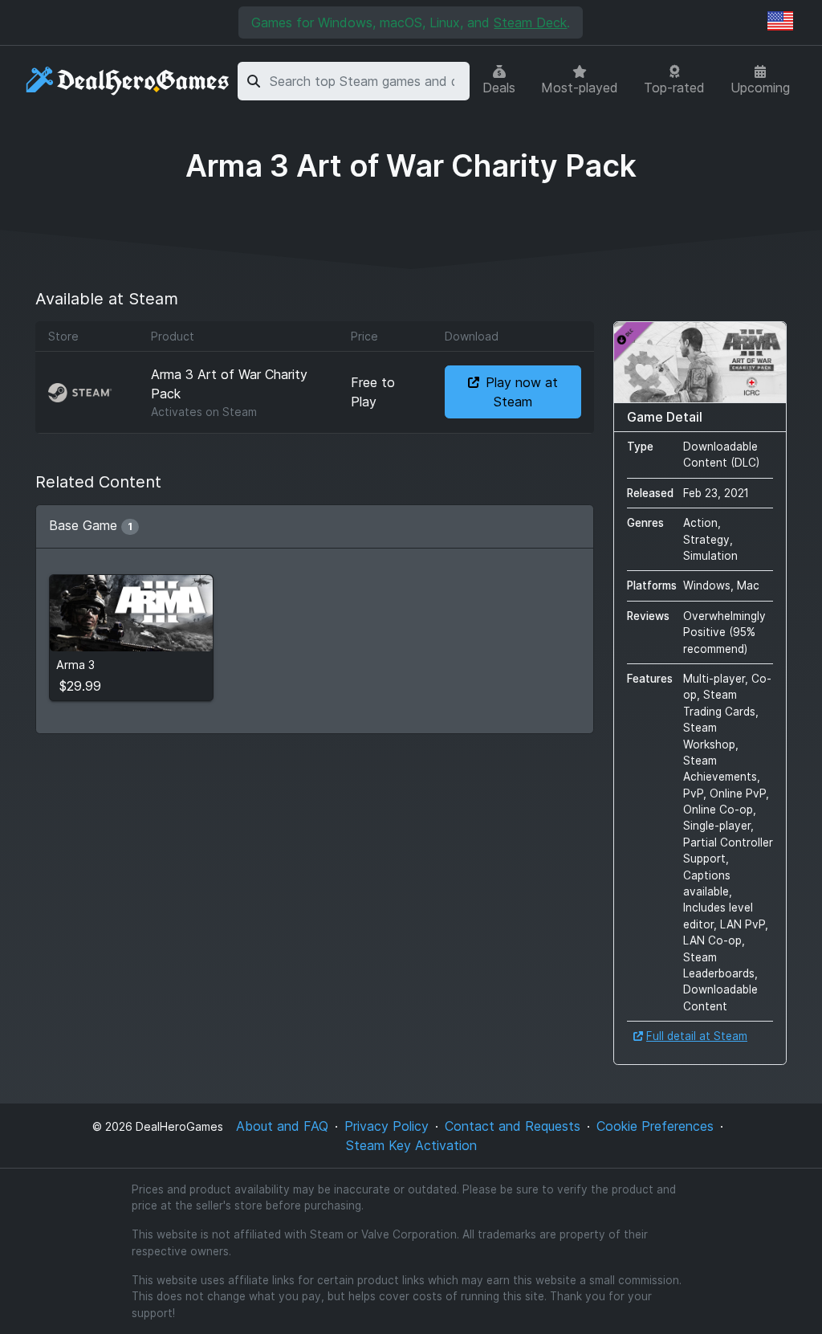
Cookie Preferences (655, 1126)
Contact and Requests (512, 1126)
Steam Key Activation (411, 1145)
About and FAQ (282, 1126)
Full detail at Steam (696, 1036)
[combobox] (367, 81)
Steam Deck (530, 22)
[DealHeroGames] (128, 81)
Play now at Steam (522, 392)
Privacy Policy (386, 1126)
